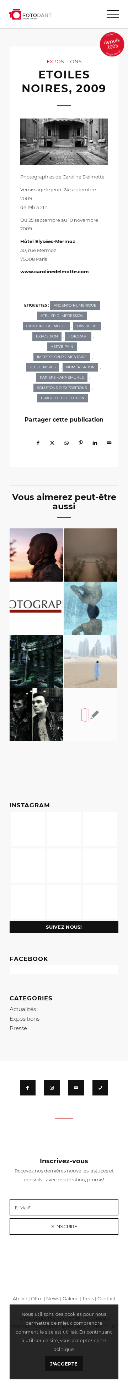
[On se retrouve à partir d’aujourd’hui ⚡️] (64, 865)
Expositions (64, 61)
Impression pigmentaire (62, 357)
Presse (18, 1028)
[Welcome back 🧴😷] (27, 865)
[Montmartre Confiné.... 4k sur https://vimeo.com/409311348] (100, 901)
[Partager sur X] (52, 440)
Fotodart (78, 336)
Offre (37, 1298)
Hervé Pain (61, 346)
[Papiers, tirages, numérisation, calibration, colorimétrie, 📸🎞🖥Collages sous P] (64, 901)
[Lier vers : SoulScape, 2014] (36, 661)
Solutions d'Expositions (62, 387)
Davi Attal (87, 326)
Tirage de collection (62, 398)
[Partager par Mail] (109, 440)
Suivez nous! (64, 927)
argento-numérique (75, 305)
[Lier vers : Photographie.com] (36, 608)
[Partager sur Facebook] (38, 440)
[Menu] (109, 14)
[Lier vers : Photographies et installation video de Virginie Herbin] (90, 608)
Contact (106, 1298)
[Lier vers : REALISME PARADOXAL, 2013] (90, 555)
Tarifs (88, 1298)
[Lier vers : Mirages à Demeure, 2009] (90, 661)
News (52, 1298)
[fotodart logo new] (30, 14)
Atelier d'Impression (62, 315)
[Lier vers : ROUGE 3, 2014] (36, 555)
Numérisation (80, 367)
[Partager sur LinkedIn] (95, 440)
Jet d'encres (42, 367)
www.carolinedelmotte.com (54, 271)
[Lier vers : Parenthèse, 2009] (90, 714)
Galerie (71, 1298)
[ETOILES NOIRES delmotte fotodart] (64, 142)
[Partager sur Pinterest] (81, 440)
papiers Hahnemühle (62, 377)
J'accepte (64, 1364)
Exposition (47, 336)
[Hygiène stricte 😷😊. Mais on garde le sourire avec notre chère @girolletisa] (64, 829)
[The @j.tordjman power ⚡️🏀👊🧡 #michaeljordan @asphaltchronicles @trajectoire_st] (100, 829)
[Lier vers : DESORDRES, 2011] (36, 714)
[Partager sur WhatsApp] (66, 440)
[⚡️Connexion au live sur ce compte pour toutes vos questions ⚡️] (100, 865)
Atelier (20, 1298)
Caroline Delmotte (46, 326)
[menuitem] (109, 14)
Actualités (23, 1009)
